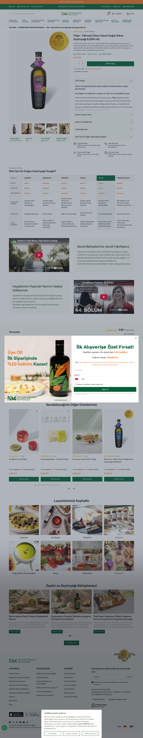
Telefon (76, 375)
